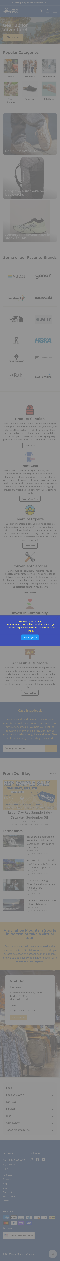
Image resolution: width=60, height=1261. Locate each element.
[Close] (57, 618)
